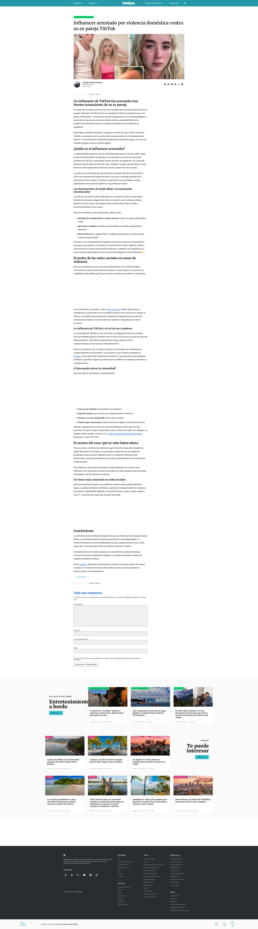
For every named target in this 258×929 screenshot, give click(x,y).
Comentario (79, 604)
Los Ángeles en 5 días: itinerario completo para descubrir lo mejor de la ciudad (148, 762)
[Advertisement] (110, 292)
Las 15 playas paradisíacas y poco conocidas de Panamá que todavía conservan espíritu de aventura (61, 801)
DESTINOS (122, 855)
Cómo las (82, 577)
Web (75, 648)
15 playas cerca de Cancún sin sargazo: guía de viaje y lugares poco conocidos (106, 761)
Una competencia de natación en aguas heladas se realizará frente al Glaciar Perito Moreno (149, 713)
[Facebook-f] (65, 875)
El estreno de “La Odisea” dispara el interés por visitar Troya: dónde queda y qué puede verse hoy (107, 713)
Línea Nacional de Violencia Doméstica (124, 434)
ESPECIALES (175, 855)
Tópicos (92, 3)
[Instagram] (72, 875)
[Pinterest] (90, 875)
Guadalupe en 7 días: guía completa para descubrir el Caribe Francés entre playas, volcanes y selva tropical (150, 801)
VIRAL (146, 855)
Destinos (77, 3)
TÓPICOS (121, 883)
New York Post (114, 309)
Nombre (77, 630)
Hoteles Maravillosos (153, 3)
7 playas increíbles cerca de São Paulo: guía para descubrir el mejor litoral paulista (63, 762)
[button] (184, 3)
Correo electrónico (81, 639)
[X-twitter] (78, 875)
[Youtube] (84, 875)
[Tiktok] (97, 875)
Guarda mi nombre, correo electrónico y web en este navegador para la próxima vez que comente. (107, 659)
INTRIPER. (79, 891)
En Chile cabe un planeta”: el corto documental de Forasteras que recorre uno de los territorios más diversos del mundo (191, 714)
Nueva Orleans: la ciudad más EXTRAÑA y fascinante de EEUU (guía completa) (193, 800)
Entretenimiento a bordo (83, 17)
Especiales (174, 3)
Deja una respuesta (88, 593)
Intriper (77, 356)
